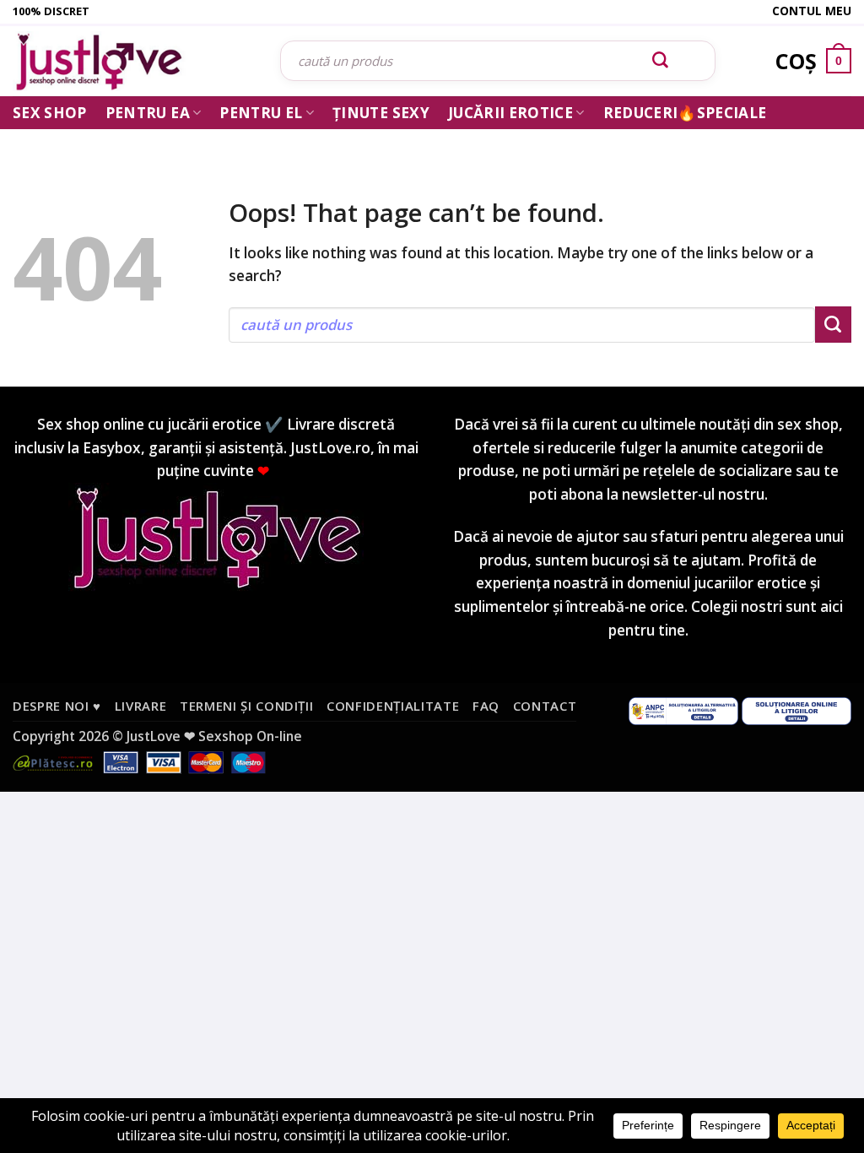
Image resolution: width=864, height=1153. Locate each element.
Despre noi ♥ (57, 705)
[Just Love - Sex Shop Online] (134, 61)
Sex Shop (50, 112)
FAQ (486, 705)
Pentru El (260, 112)
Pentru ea (147, 112)
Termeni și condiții (247, 705)
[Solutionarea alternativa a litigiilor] (683, 710)
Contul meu (811, 11)
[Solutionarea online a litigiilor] (796, 710)
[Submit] (660, 60)
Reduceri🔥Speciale (685, 112)
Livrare (141, 705)
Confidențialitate (393, 705)
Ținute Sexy (380, 112)
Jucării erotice (510, 112)
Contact (545, 705)
